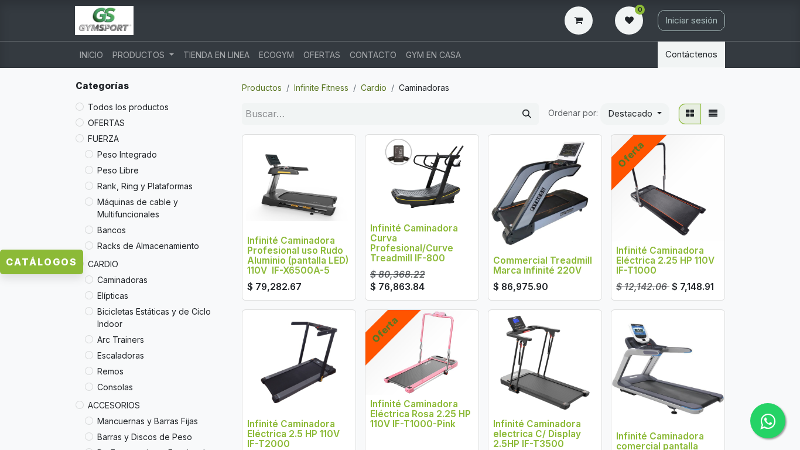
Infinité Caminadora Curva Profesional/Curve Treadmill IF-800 (414, 243)
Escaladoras (120, 355)
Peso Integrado (127, 154)
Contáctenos (691, 54)
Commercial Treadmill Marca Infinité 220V (542, 265)
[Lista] (713, 114)
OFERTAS (106, 123)
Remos (110, 371)
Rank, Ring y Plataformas (145, 186)
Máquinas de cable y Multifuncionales (137, 208)
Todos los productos (128, 107)
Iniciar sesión (691, 20)
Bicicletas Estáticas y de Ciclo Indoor (154, 317)
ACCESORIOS (114, 405)
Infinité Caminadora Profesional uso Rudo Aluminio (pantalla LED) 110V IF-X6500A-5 (297, 255)
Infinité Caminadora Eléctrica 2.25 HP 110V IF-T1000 (665, 260)
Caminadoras (122, 280)
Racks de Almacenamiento (148, 246)
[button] (634, 114)
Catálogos (41, 262)
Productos (262, 88)
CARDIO (103, 264)
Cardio (374, 88)
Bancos (111, 230)
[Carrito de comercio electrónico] (581, 20)
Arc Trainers (120, 340)
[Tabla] (690, 114)
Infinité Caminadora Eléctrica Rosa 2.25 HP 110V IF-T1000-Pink (420, 413)
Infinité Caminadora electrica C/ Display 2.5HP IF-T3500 (537, 433)
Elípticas (112, 296)
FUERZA (103, 139)
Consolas (115, 387)
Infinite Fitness (321, 88)
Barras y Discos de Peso (144, 437)
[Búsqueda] (527, 114)
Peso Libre (118, 170)
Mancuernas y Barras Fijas (147, 421)
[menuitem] (91, 55)
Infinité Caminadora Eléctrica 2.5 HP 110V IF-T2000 (293, 433)
